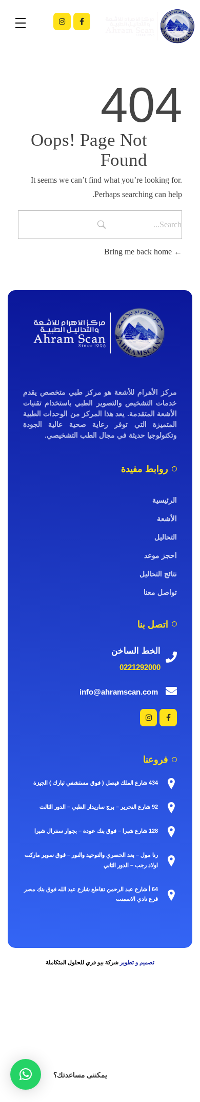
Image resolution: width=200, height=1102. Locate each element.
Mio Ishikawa (64, 1034)
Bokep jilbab (157, 1009)
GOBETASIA (128, 1071)
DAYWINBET (122, 1058)
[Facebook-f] (82, 21)
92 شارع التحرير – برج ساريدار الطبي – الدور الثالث (98, 807)
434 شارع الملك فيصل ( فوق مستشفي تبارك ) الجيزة (95, 783)
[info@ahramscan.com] (171, 691)
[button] (25, 1074)
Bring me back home (139, 251)
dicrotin (142, 1034)
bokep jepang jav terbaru (104, 1022)
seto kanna (163, 1022)
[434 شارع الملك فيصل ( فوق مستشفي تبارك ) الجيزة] (171, 783)
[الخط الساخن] (171, 657)
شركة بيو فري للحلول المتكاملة (82, 962)
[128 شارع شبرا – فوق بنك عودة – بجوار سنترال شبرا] (171, 831)
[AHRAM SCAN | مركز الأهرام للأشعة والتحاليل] (100, 333)
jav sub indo (108, 1034)
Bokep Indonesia (27, 1009)
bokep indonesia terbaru (95, 1009)
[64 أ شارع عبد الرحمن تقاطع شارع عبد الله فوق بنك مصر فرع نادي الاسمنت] (171, 895)
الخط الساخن (136, 651)
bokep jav (46, 1022)
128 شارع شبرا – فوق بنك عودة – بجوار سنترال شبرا (96, 831)
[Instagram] (62, 21)
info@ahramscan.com (118, 691)
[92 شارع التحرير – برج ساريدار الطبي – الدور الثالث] (171, 807)
